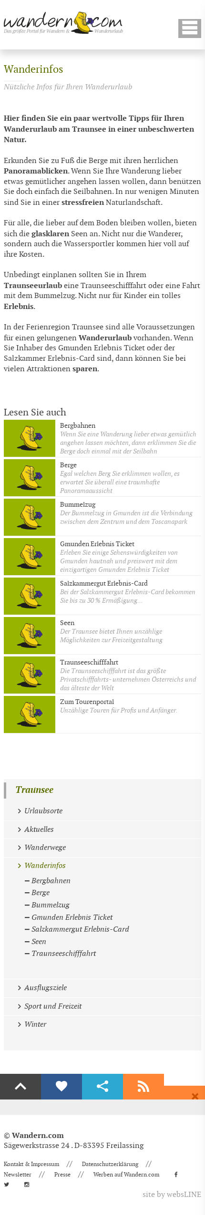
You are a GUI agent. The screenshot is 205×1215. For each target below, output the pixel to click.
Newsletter (17, 1174)
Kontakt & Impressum (31, 1164)
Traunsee (34, 790)
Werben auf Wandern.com (126, 1174)
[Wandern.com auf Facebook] (179, 1174)
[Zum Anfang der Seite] (20, 1086)
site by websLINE (172, 1194)
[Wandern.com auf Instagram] (29, 1184)
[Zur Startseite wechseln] (63, 22)
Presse (62, 1174)
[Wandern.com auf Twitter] (9, 1184)
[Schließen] (195, 1096)
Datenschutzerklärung (110, 1164)
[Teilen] (102, 1086)
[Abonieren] (143, 1086)
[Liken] (61, 1086)
